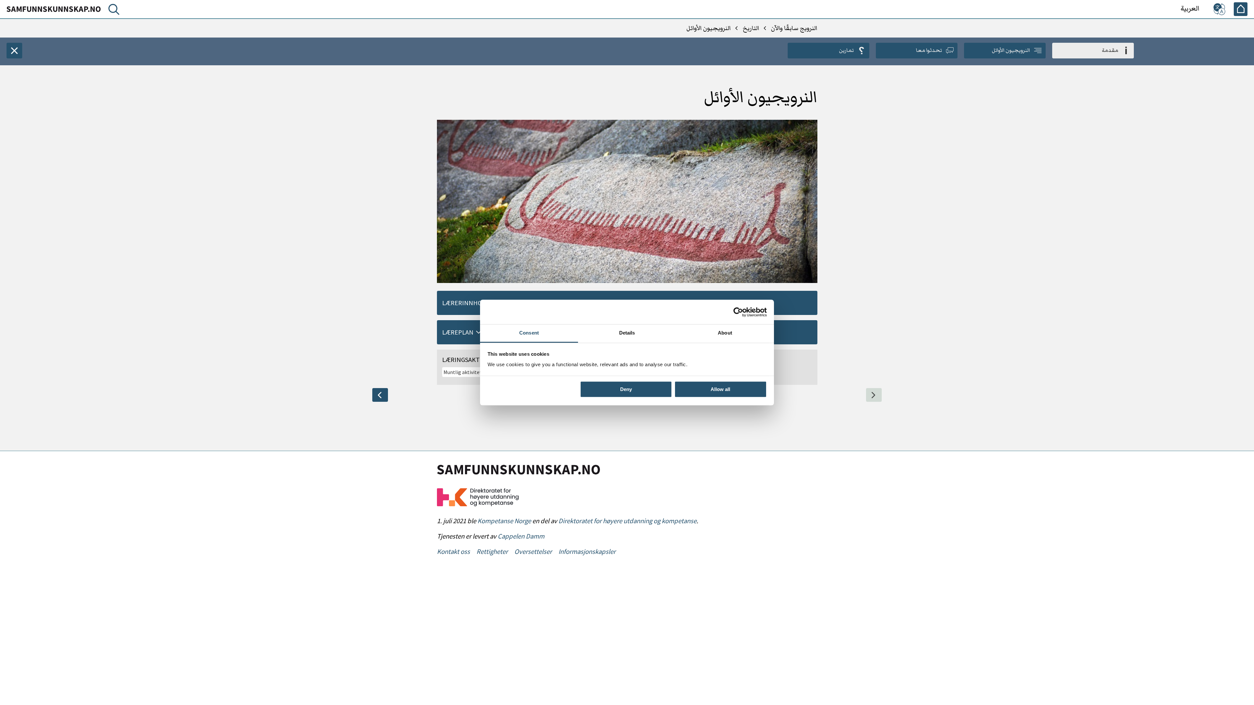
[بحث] (113, 11)
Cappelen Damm (521, 536)
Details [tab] (627, 333)
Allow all (720, 389)
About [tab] (725, 333)
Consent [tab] (529, 333)
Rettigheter (492, 551)
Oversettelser (533, 551)
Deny (626, 389)
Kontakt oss (453, 551)
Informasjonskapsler (587, 551)
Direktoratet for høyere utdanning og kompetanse (627, 521)
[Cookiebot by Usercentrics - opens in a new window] (738, 312)
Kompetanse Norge (504, 521)
